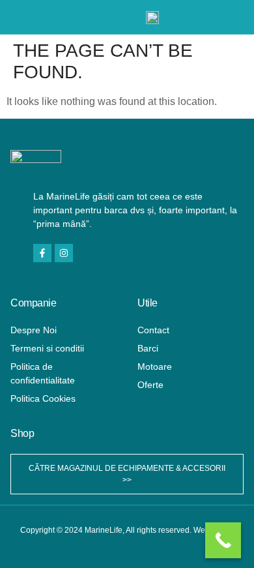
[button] (24, 17)
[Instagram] (64, 253)
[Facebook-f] (42, 253)
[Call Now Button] (223, 540)
